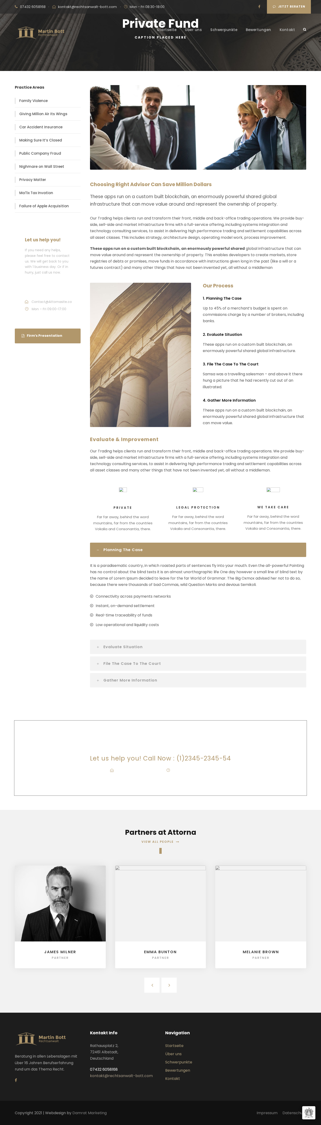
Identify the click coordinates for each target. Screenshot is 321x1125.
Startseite (166, 29)
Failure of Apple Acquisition (44, 206)
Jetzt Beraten (291, 6)
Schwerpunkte (223, 29)
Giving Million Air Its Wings (43, 113)
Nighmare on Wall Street (41, 166)
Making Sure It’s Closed (40, 140)
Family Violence (33, 100)
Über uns (193, 29)
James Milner (60, 952)
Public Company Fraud (40, 153)
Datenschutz (294, 1113)
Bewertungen (258, 29)
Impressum (267, 1113)
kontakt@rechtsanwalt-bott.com (87, 6)
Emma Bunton (160, 952)
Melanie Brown (261, 952)
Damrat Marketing (89, 1113)
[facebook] (259, 6)
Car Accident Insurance (41, 127)
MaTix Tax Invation (36, 192)
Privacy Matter (32, 179)
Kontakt (287, 29)
